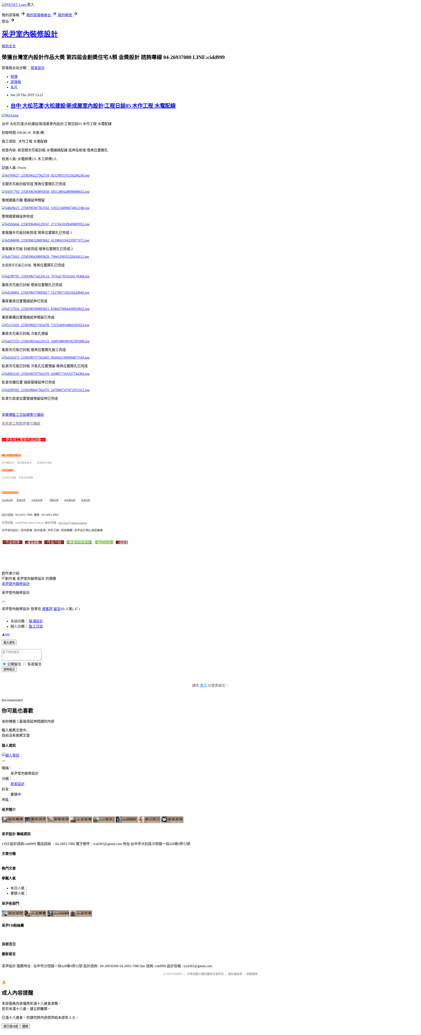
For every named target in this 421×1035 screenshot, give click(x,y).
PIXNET (178, 974)
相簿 (14, 77)
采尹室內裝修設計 (30, 34)
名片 (14, 87)
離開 (25, 1026)
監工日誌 (36, 626)
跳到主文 (9, 46)
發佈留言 (9, 669)
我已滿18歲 (11, 1026)
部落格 (16, 82)
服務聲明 (252, 974)
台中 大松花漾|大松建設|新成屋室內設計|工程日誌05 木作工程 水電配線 (93, 106)
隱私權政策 (235, 974)
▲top (6, 634)
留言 (57, 609)
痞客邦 (47, 609)
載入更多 (9, 642)
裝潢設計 (36, 621)
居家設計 (38, 68)
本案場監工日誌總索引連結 (23, 415)
